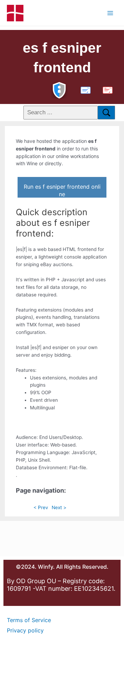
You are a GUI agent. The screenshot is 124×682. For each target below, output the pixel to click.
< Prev (40, 507)
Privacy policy (25, 630)
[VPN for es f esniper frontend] (59, 89)
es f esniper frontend (62, 57)
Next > (59, 507)
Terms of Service (29, 620)
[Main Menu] (110, 13)
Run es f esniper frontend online (62, 190)
